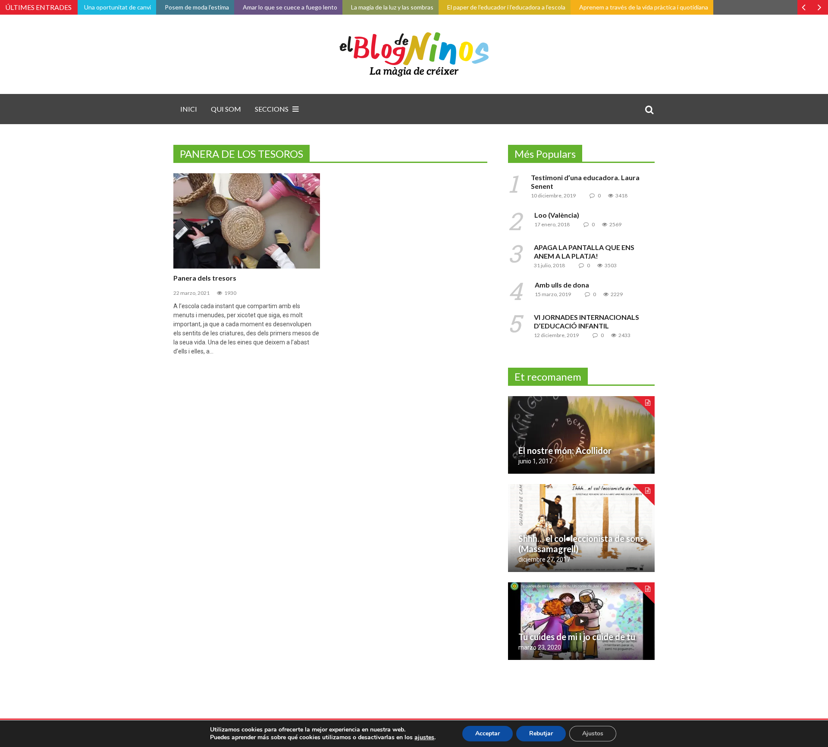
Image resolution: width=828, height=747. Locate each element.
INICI (188, 109)
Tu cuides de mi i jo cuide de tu (576, 636)
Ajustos (592, 733)
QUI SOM (226, 109)
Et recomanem (547, 376)
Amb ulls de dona (562, 285)
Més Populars (545, 153)
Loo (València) (556, 215)
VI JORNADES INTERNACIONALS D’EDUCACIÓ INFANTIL (586, 321)
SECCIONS (272, 109)
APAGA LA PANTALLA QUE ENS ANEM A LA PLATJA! (584, 251)
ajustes (424, 737)
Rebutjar (541, 733)
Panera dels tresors (204, 278)
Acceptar (487, 733)
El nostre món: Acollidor (565, 450)
